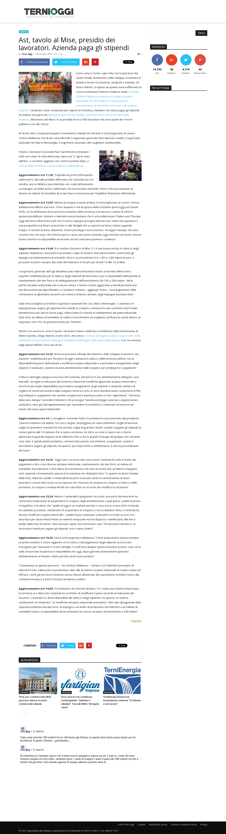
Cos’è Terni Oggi (126, 824)
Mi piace (157, 55)
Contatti (141, 824)
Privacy (203, 824)
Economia (24, 31)
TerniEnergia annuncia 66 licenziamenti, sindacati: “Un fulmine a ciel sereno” (122, 700)
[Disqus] (80, 769)
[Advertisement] (143, 13)
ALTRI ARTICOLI (29, 660)
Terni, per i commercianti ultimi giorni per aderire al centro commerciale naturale (35, 700)
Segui (171, 55)
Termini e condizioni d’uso (184, 824)
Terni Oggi (27, 54)
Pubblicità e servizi (158, 824)
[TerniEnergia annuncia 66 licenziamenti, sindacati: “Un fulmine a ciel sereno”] (122, 680)
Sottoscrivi (200, 55)
